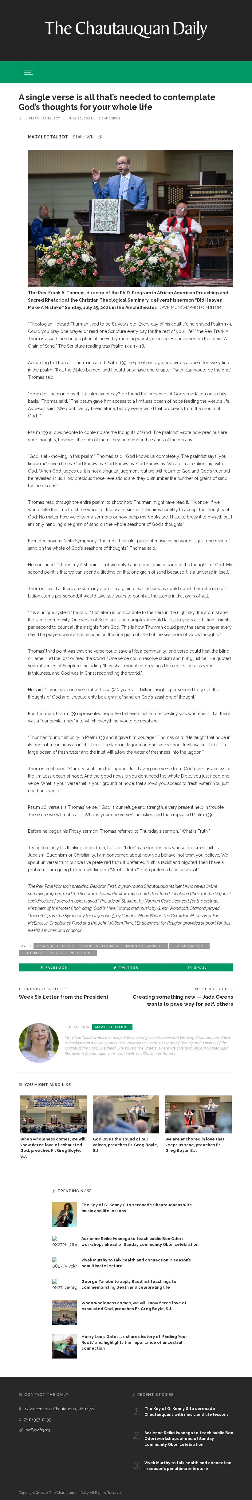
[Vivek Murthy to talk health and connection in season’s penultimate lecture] (64, 1263)
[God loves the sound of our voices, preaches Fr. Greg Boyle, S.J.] (126, 1114)
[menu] (27, 72)
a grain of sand (55, 946)
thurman (33, 953)
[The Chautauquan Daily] (126, 29)
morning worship (145, 946)
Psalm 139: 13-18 (189, 946)
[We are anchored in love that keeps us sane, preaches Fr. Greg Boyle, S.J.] (198, 1114)
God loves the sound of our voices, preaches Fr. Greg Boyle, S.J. (125, 1145)
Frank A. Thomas (99, 946)
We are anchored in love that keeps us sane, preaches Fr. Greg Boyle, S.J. (194, 1145)
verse (57, 953)
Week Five (82, 953)
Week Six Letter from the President (63, 997)
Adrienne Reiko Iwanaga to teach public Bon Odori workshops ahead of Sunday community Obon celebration (188, 1438)
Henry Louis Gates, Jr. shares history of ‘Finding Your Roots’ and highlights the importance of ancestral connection (134, 1342)
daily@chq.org (38, 1430)
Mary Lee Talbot (44, 118)
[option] (53, 1127)
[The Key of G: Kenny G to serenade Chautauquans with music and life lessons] (64, 1214)
